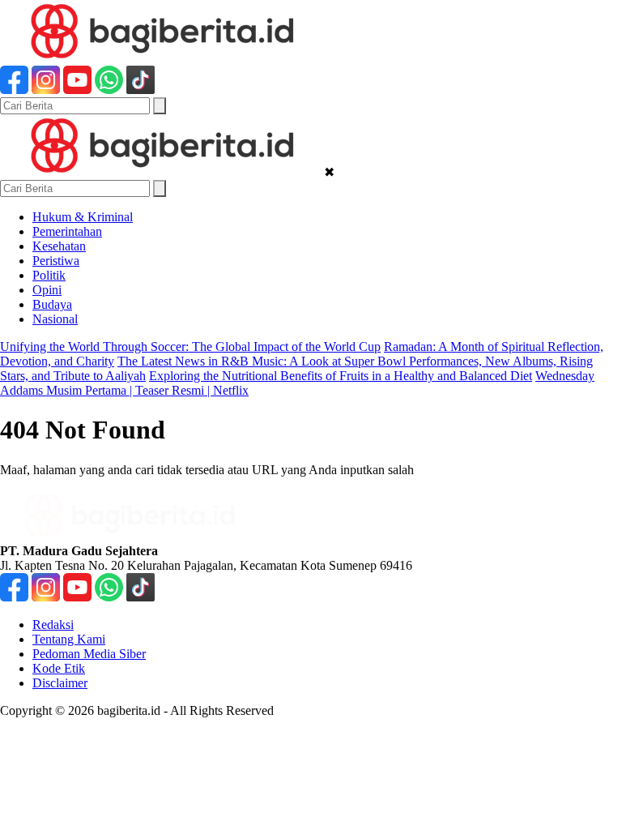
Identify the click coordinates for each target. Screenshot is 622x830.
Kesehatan (59, 246)
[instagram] (46, 89)
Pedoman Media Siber (89, 654)
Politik (49, 275)
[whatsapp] (109, 89)
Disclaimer (59, 683)
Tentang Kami (68, 639)
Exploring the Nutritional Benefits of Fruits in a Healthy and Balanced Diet (340, 376)
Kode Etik (58, 668)
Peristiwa (55, 260)
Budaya (52, 304)
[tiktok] (140, 89)
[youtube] (77, 89)
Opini (47, 290)
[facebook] (14, 89)
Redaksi (53, 624)
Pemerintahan (67, 231)
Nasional (55, 319)
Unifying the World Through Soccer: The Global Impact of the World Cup (190, 346)
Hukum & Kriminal (82, 217)
